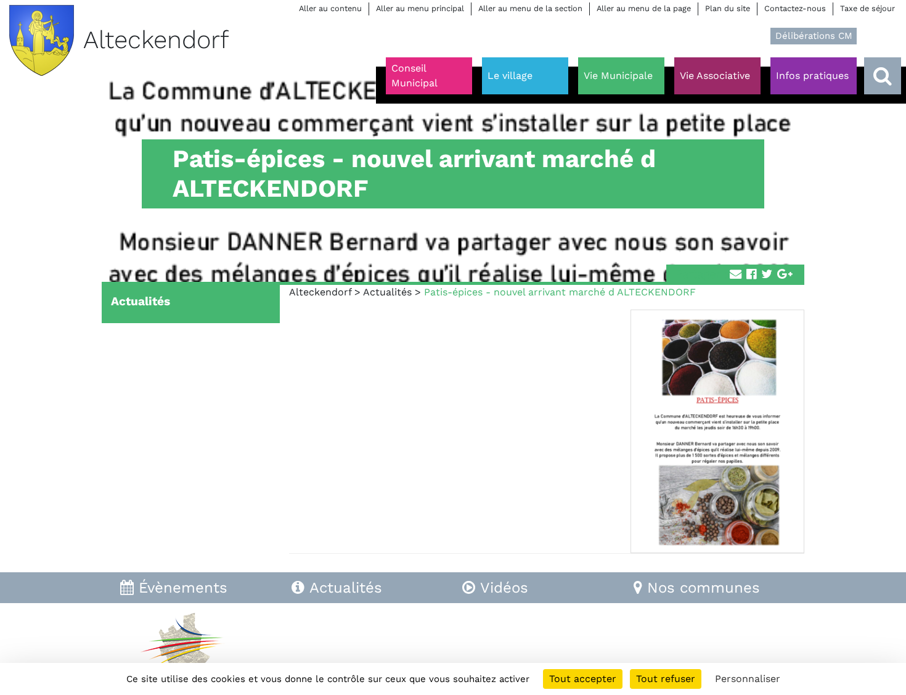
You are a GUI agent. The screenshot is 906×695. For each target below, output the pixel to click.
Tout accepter (582, 679)
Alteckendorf (320, 292)
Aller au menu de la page (644, 8)
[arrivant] (766, 275)
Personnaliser (747, 679)
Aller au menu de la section (530, 8)
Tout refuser (665, 679)
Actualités (387, 292)
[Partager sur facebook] (751, 275)
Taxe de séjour (867, 8)
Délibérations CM (813, 35)
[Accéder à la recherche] (882, 75)
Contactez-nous (795, 8)
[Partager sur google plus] (785, 275)
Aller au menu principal (420, 8)
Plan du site (727, 8)
